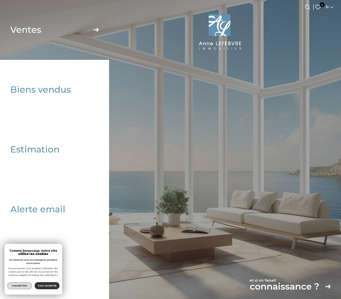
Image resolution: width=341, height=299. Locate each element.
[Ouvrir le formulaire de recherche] (307, 7)
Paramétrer (19, 285)
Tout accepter (47, 285)
